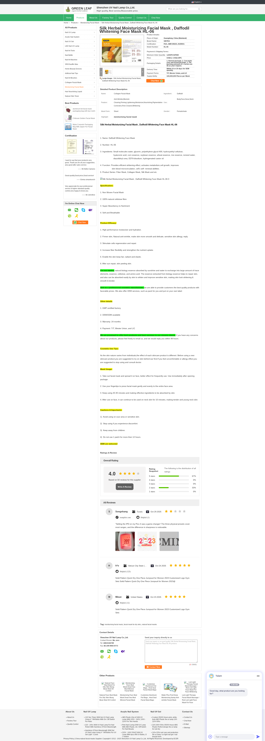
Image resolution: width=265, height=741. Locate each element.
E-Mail (186, 724)
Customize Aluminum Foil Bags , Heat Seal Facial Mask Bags (149, 697)
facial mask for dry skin (132, 624)
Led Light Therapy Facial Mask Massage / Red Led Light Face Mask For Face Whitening (190, 700)
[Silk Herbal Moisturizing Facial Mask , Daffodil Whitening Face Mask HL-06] (121, 50)
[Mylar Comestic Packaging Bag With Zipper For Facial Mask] (68, 126)
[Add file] (210, 737)
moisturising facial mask (114, 624)
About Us (93, 18)
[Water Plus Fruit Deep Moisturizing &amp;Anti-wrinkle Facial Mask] (170, 687)
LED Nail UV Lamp (72, 46)
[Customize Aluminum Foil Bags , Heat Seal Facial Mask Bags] (149, 687)
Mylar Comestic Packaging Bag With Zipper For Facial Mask (83, 127)
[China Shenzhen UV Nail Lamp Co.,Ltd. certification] (72, 146)
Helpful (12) (125, 603)
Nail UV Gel (69, 41)
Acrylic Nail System (72, 37)
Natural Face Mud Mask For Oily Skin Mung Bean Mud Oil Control (108, 697)
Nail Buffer (69, 55)
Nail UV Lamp (70, 32)
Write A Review (125, 487)
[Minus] (258, 676)
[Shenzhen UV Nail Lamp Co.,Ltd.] (78, 9)
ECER (176, 739)
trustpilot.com (125, 517)
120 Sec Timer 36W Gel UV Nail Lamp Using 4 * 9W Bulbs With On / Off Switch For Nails (100, 719)
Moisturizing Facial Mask (89, 23)
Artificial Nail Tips (71, 73)
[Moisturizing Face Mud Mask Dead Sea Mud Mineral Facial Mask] (129, 687)
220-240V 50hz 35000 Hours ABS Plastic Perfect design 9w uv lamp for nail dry (165, 727)
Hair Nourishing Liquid (73, 92)
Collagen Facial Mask (73, 82)
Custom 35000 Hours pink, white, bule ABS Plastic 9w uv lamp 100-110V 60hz (164, 719)
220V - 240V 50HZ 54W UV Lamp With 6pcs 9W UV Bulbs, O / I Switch (134, 734)
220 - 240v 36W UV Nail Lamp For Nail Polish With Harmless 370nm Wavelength (100, 726)
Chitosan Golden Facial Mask (84, 118)
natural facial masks (149, 624)
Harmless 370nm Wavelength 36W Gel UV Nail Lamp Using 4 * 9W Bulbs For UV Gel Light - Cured (100, 732)
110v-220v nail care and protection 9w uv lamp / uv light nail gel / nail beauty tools (165, 734)
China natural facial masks (85, 739)
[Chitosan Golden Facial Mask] (68, 118)
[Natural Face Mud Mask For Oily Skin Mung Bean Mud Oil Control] (108, 687)
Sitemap (187, 728)
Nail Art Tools (70, 51)
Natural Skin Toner (72, 96)
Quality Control (125, 18)
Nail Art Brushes (71, 78)
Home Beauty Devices (73, 69)
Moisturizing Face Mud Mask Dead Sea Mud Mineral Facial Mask (128, 697)
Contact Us (141, 18)
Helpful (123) (125, 572)
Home (68, 18)
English (197, 2)
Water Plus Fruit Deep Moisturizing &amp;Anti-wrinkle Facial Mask (170, 697)
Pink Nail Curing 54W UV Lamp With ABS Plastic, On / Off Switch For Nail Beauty (134, 727)
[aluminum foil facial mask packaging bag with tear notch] (68, 110)
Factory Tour (107, 18)
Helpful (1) (145, 517)
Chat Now (155, 18)
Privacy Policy (68, 739)
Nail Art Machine (71, 60)
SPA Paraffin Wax (71, 64)
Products (80, 18)
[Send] (258, 737)
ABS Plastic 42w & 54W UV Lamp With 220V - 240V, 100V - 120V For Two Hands (134, 719)
